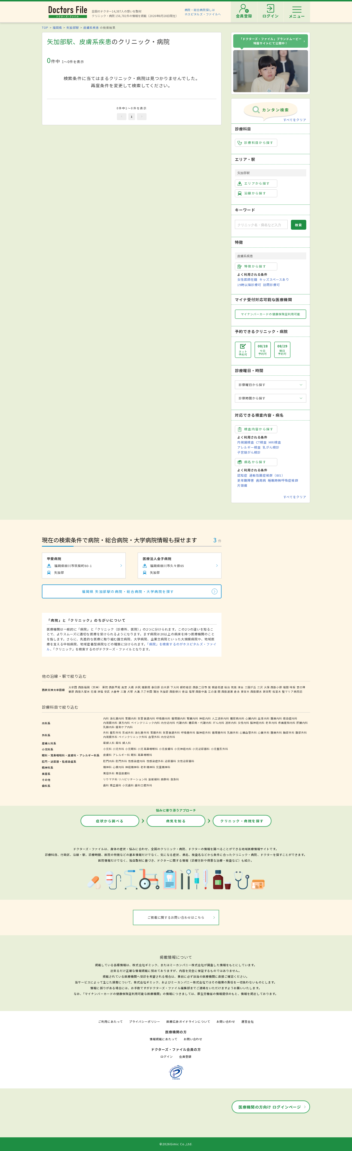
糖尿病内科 (237, 718)
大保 (267, 687)
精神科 (107, 767)
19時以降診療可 (249, 284)
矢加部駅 (72, 27)
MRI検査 (275, 442)
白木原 (165, 687)
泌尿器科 (170, 761)
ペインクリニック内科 (145, 722)
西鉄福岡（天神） (89, 687)
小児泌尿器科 (201, 749)
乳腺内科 (109, 727)
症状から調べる (110, 820)
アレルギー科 (121, 755)
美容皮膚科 (123, 773)
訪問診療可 (271, 284)
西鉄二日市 (200, 687)
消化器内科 (117, 718)
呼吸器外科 (188, 732)
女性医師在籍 (247, 279)
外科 (106, 732)
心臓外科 (263, 732)
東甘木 (245, 691)
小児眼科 (131, 749)
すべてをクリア (294, 119)
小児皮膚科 (166, 749)
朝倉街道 (217, 687)
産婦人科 (109, 743)
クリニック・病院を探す (242, 820)
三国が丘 (250, 687)
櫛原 (71, 691)
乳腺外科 (233, 732)
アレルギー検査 (249, 447)
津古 (241, 687)
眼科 (134, 755)
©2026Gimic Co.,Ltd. (176, 1144)
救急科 (174, 779)
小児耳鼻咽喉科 (148, 749)
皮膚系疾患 (91, 27)
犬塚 (130, 691)
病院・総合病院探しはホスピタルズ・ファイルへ (203, 12)
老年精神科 (148, 767)
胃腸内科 (131, 718)
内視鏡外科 (110, 737)
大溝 (137, 691)
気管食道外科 (171, 732)
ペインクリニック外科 (133, 737)
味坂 (292, 687)
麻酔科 (165, 779)
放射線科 (154, 779)
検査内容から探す (259, 429)
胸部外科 (289, 732)
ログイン (166, 1056)
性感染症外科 (155, 761)
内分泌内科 (168, 722)
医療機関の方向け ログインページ (269, 1107)
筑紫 (234, 687)
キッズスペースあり (274, 279)
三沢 (260, 687)
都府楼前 (186, 687)
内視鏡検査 (245, 442)
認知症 (242, 475)
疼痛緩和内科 (286, 722)
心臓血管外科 (248, 732)
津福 (100, 691)
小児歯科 (128, 785)
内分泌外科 (168, 737)
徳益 (185, 691)
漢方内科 (124, 722)
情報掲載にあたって (163, 1039)
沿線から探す (255, 193)
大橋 (131, 687)
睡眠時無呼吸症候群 (283, 480)
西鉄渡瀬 (227, 691)
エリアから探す (257, 183)
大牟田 (72, 687)
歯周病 (261, 480)
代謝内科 (182, 722)
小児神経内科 (183, 749)
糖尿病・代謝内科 (200, 722)
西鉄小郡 (276, 687)
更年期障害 (245, 480)
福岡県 (57, 27)
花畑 (94, 691)
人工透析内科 (220, 718)
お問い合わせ (225, 1021)
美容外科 (109, 773)
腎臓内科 (192, 718)
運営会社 (247, 1021)
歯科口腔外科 (143, 785)
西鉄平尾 (114, 687)
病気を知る (176, 820)
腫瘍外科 (276, 732)
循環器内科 (178, 718)
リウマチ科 (110, 779)
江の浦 (212, 691)
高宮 (124, 687)
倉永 (237, 691)
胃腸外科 (156, 732)
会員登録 (185, 1056)
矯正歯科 (115, 785)
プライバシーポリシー (144, 1021)
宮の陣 (301, 687)
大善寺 (115, 691)
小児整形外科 (219, 749)
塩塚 (192, 691)
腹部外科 (301, 732)
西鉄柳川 (175, 691)
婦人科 (126, 743)
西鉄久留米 (82, 691)
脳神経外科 (203, 732)
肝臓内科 (302, 722)
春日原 (155, 687)
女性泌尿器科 (185, 761)
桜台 (227, 687)
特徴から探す (255, 266)
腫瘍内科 (276, 718)
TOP (45, 27)
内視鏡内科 (110, 722)
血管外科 (154, 737)
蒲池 (156, 691)
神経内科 (205, 718)
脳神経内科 (257, 722)
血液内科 (263, 718)
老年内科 (271, 722)
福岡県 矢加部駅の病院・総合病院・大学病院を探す (128, 591)
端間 (286, 687)
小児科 (107, 749)
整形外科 (115, 732)
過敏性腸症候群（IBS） (267, 475)
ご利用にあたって (110, 1021)
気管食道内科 (146, 718)
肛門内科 (109, 761)
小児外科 (118, 749)
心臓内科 (251, 718)
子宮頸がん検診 (249, 452)
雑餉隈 (146, 687)
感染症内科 (290, 718)
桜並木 (277, 691)
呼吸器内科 (163, 718)
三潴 (123, 691)
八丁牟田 (146, 691)
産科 (118, 743)
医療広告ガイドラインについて (188, 1021)
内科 (106, 718)
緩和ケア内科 (124, 727)
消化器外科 (142, 732)
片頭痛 (242, 485)
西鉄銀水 (256, 691)
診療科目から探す (259, 142)
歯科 (106, 785)
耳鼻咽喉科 (145, 755)
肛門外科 (121, 761)
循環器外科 (219, 732)
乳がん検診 (271, 447)
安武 (107, 691)
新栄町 (267, 691)
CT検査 (261, 442)
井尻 (138, 687)
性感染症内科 (136, 761)
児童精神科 (163, 767)
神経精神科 (132, 767)
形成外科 (128, 732)
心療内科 (118, 767)
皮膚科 (107, 755)
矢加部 (164, 691)
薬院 (105, 687)
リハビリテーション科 (133, 779)
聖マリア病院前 (292, 691)
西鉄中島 (201, 691)
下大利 (174, 687)
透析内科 (231, 722)
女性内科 (243, 722)
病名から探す (255, 462)
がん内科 (218, 722)
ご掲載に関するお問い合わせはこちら (176, 917)
